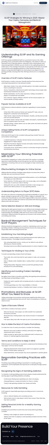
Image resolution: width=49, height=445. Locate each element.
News (12, 436)
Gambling (34, 13)
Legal (45, 441)
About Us (33, 441)
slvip (42, 68)
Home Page (6, 436)
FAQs (17, 436)
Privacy (37, 441)
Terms (42, 441)
